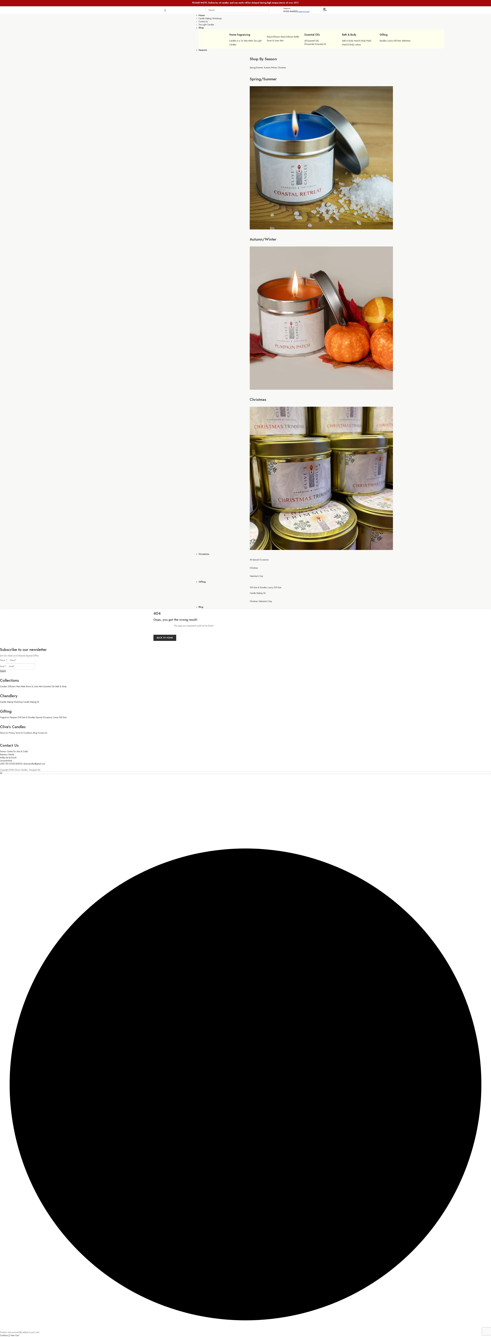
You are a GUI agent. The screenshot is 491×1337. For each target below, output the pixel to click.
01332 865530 (290, 11)
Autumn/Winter (263, 239)
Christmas (258, 399)
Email (3, 666)
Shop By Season (263, 59)
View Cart (14, 1335)
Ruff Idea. (45, 769)
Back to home (165, 637)
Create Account (303, 11)
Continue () (5, 1335)
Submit (2, 671)
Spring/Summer (263, 79)
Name (3, 660)
